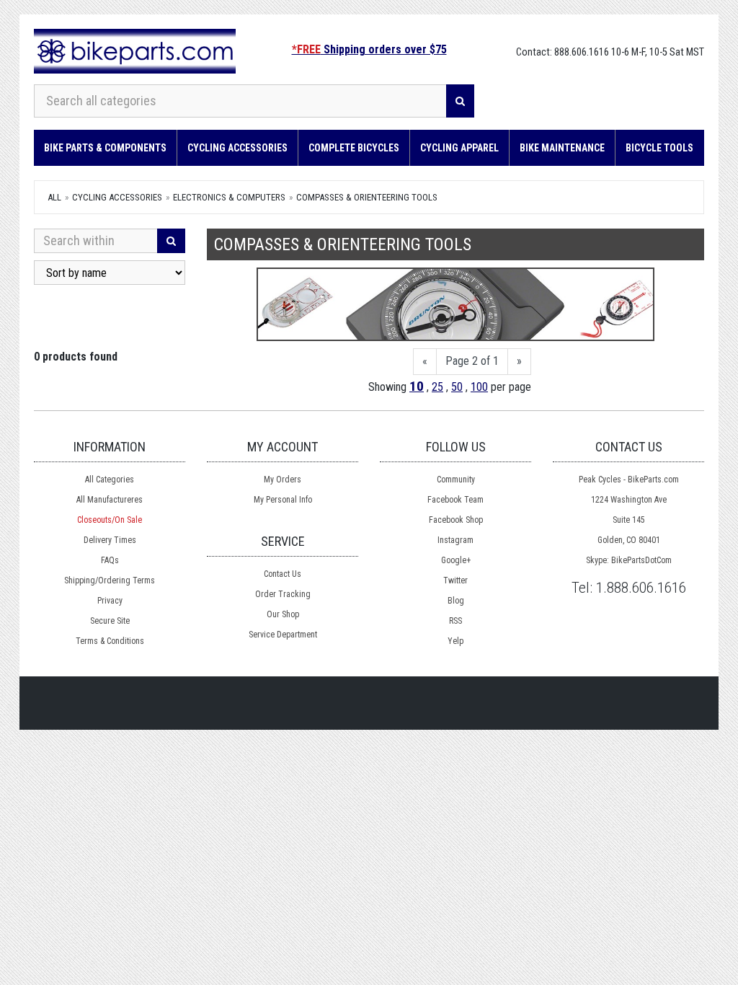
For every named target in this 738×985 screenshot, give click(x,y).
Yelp (455, 641)
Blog (456, 601)
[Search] (460, 101)
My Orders (282, 479)
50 (457, 387)
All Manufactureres (109, 500)
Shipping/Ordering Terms (109, 580)
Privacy (110, 601)
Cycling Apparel (459, 148)
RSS (455, 621)
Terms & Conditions (110, 641)
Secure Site (110, 621)
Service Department (283, 635)
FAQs (110, 560)
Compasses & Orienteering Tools (366, 197)
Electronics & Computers (229, 197)
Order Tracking (283, 594)
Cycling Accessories (237, 148)
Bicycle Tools (659, 148)
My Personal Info (283, 500)
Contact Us (282, 574)
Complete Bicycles (353, 148)
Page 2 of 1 (472, 361)
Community (456, 479)
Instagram (455, 540)
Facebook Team (455, 500)
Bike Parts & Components (105, 148)
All (54, 197)
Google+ (456, 560)
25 (437, 387)
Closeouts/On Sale (109, 520)
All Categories (109, 479)
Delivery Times (110, 540)
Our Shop (283, 614)
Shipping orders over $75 (369, 49)
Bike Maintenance (562, 148)
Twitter (455, 580)
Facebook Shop (456, 520)
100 (479, 387)
